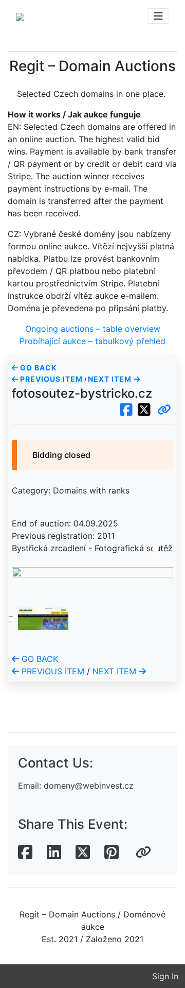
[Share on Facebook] (25, 852)
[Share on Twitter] (83, 852)
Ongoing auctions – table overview (92, 328)
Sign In (165, 976)
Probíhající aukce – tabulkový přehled (92, 341)
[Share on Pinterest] (111, 852)
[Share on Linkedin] (54, 852)
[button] (164, 410)
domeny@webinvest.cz (89, 785)
